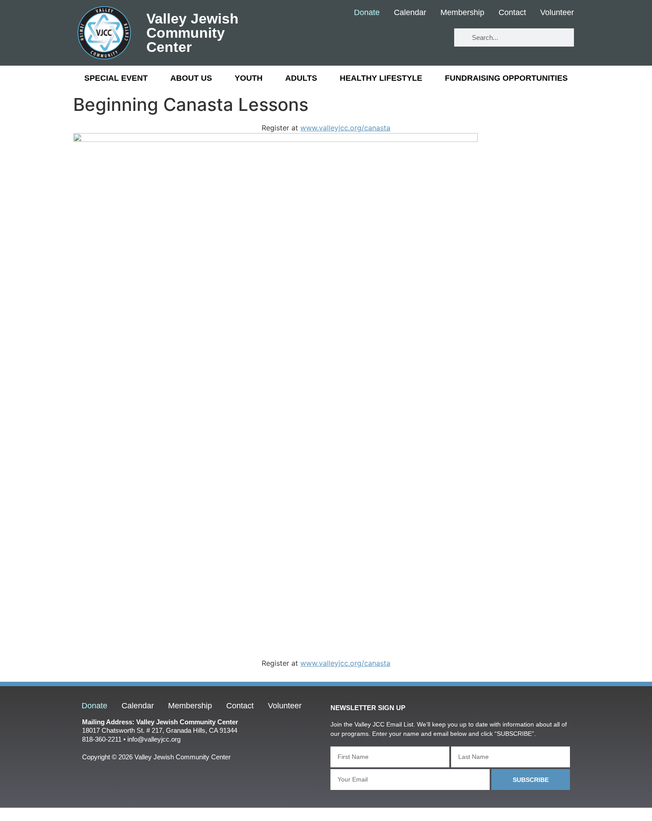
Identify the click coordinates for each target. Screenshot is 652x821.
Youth (249, 78)
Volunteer (557, 13)
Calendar (410, 13)
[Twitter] (406, 38)
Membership (462, 13)
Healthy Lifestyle (381, 78)
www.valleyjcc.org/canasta (345, 127)
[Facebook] (380, 38)
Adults (301, 78)
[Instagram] (432, 38)
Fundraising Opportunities (506, 78)
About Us (191, 78)
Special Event (116, 78)
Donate (367, 13)
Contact (512, 13)
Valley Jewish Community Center (192, 33)
